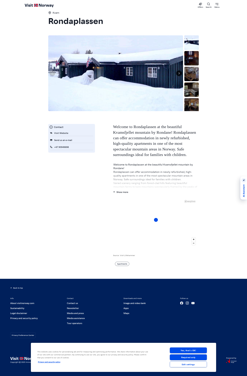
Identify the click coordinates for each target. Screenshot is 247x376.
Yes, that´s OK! (188, 350)
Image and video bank (134, 303)
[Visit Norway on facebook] (181, 303)
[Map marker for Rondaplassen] (156, 220)
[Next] (179, 73)
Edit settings (188, 364)
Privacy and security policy (24, 318)
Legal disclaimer (18, 313)
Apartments (122, 264)
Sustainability (17, 308)
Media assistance (76, 318)
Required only (188, 357)
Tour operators (74, 323)
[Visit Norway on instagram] (187, 303)
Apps (126, 308)
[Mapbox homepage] (190, 201)
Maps (126, 313)
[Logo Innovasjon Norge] (231, 361)
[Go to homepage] (43, 5)
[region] (156, 222)
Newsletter (73, 308)
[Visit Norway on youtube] (193, 303)
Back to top (18, 288)
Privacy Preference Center (23, 335)
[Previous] (52, 73)
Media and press (75, 313)
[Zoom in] (194, 239)
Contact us (72, 303)
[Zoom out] (194, 243)
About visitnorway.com (22, 303)
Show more (122, 191)
